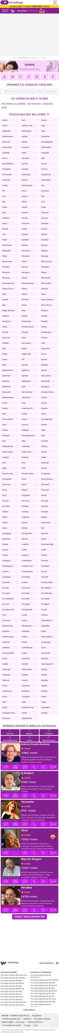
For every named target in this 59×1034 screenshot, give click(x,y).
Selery (5, 185)
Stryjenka (26, 495)
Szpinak (5, 680)
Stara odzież (7, 419)
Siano (4, 207)
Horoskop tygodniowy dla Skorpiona (41, 1005)
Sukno (5, 522)
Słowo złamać (47, 299)
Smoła (44, 326)
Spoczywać (46, 375)
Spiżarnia (6, 375)
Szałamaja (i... (8, 566)
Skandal (25, 239)
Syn (42, 528)
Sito (4, 234)
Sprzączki (6, 392)
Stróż (24, 484)
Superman (45, 522)
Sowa (4, 359)
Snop (24, 337)
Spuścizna (26, 397)
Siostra (44, 229)
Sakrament (26, 131)
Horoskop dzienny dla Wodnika (13, 978)
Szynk (24, 713)
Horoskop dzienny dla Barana (12, 983)
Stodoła (44, 441)
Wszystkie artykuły (42, 1018)
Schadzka (6, 169)
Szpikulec (6, 674)
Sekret (24, 180)
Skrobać (5, 267)
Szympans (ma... (9, 713)
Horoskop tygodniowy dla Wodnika (44, 980)
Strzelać (44, 500)
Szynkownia (27, 718)
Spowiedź (45, 381)
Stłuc (24, 441)
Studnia (44, 506)
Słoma (24, 278)
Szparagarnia (47, 664)
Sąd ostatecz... (8, 163)
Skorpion (26, 256)
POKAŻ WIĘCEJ (29, 1010)
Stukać (5, 511)
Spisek (44, 370)
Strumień (45, 484)
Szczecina (26, 587)
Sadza (44, 120)
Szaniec (5, 571)
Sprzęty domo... (47, 392)
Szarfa (44, 571)
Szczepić (6, 593)
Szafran (25, 555)
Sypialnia (6, 539)
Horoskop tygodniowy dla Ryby (43, 983)
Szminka (6, 647)
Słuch (24, 305)
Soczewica (26, 343)
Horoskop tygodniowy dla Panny (43, 999)
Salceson (6, 142)
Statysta (25, 430)
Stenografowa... (29, 435)
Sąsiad (25, 163)
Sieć (4, 212)
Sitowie (25, 234)
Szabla (5, 544)
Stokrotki (26, 446)
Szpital (25, 680)
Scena (44, 163)
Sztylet (44, 685)
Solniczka (45, 348)
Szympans (45, 707)
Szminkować (27, 647)
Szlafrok (5, 642)
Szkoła (24, 636)
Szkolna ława (8, 636)
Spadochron (7, 370)
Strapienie (45, 473)
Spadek (44, 365)
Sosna (43, 354)
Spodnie (5, 381)
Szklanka (26, 631)
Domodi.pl (20, 1022)
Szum (4, 696)
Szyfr (24, 702)
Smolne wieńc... (28, 326)
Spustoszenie (8, 397)
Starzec (25, 424)
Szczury (5, 604)
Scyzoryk (6, 180)
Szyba (43, 696)
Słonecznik (46, 283)
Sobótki (5, 343)
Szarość (44, 577)
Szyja (43, 702)
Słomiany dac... (8, 283)
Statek (44, 424)
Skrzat (24, 267)
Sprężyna (45, 386)
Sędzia (25, 196)
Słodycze (6, 278)
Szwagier (26, 696)
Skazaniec (26, 250)
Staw (43, 430)
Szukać (44, 691)
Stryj (4, 495)
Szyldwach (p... (28, 707)
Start (4, 424)
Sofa (43, 343)
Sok (3, 348)
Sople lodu (26, 354)
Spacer (44, 359)
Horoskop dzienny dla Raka (11, 991)
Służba (24, 316)
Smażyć (44, 321)
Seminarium (27, 185)
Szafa (24, 549)
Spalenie (25, 370)
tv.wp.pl (27, 1025)
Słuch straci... (47, 305)
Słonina (44, 288)
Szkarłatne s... (28, 626)
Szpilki (44, 674)
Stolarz (44, 446)
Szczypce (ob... (8, 609)
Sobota (44, 337)
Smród (5, 332)
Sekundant (46, 180)
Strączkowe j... (47, 479)
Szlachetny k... (47, 636)
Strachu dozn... (28, 473)
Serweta (45, 191)
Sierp (4, 223)
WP (14, 58)
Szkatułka (45, 626)
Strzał (43, 495)
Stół (23, 468)
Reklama (27, 1018)
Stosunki (45, 462)
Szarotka (6, 582)
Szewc (24, 620)
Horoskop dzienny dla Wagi (11, 999)
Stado (4, 408)
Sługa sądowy (8, 310)
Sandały (5, 152)
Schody (25, 169)
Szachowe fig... (47, 544)
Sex (3, 196)
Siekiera (5, 218)
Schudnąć (26, 174)
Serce (24, 191)
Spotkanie (26, 381)
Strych (24, 490)
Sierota (44, 218)
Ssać (24, 403)
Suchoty (44, 511)
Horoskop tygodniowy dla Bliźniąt (44, 991)
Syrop (43, 539)
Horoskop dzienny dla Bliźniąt (12, 989)
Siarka (24, 207)
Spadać (25, 365)
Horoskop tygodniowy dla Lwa (42, 996)
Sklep (4, 256)
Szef (4, 615)
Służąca (44, 310)
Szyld (4, 707)
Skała (4, 239)
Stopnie (25, 457)
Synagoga (6, 533)
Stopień (5, 457)
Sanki (24, 152)
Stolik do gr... (8, 452)
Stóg (4, 468)
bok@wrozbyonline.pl (19, 1015)
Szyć (4, 702)
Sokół (24, 348)
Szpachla (26, 658)
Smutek (25, 332)
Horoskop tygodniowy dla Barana (44, 985)
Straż (24, 479)
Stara (43, 413)
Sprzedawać (27, 392)
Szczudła (26, 598)
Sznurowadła (8, 653)
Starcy (24, 419)
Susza (4, 528)
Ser (3, 191)
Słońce (25, 294)
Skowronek (7, 261)
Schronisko (7, 174)
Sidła (43, 207)
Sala (43, 131)
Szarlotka (26, 577)
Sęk (42, 196)
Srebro (44, 397)
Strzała (5, 500)
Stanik (24, 413)
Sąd (43, 158)
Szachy (5, 549)
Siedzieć (45, 212)
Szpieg (44, 669)
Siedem (25, 212)
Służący (5, 316)
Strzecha (26, 500)
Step (43, 435)
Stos (4, 462)
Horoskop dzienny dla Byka (11, 986)
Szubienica (7, 691)
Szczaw (5, 587)
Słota (43, 294)
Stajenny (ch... (28, 408)
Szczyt (44, 609)
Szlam (24, 642)
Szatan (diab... (47, 582)
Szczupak (45, 598)
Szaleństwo (27, 560)
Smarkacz (6, 321)
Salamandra (7, 136)
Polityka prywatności (11, 1018)
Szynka (44, 713)
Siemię (25, 218)
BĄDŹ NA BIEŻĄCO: (47, 963)
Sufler (4, 517)
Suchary (25, 511)
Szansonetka (27, 571)
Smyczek (6, 337)
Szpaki (5, 664)
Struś (4, 490)
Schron (44, 169)
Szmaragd (45, 642)
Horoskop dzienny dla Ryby (11, 980)
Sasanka (25, 158)
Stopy (43, 457)
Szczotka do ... (47, 593)
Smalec (44, 316)
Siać (43, 201)
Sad (23, 120)
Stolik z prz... (27, 452)
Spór (24, 386)
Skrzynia (6, 272)
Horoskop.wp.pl (23, 58)
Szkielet (5, 631)
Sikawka (44, 223)
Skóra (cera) (46, 261)
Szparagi (6, 669)
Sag (43, 125)
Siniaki (5, 229)
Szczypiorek (27, 609)
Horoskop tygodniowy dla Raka (43, 993)
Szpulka (44, 680)
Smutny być (46, 332)
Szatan (25, 582)
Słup (24, 310)
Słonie (24, 288)
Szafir (43, 549)
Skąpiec (44, 250)
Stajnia (44, 408)
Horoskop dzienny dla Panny (12, 997)
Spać (4, 365)
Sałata (24, 142)
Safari (5, 125)
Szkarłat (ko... (8, 626)
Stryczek (45, 490)
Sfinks (24, 201)
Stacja (44, 403)
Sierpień (25, 223)
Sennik (34, 58)
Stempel (5, 435)
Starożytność (46, 419)
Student (25, 506)
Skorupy (44, 256)
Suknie (44, 517)
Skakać (44, 234)
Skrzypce (26, 272)
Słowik (5, 299)
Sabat (4, 120)
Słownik (25, 299)
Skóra (24, 261)
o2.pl (35, 1025)
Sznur (43, 647)
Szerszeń (6, 620)
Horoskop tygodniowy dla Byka (43, 988)
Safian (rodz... (28, 125)
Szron (4, 685)
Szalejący (6, 560)
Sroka (4, 403)
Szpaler (25, 664)
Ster (4, 441)
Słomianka (45, 278)
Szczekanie (46, 587)
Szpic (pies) (27, 669)
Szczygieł (26, 604)
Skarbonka (7, 245)
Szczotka (26, 593)
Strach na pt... (8, 473)
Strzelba (6, 506)
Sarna (4, 158)
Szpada (44, 658)
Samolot (25, 147)
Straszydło (7, 479)
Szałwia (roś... (28, 566)
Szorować (45, 653)
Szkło (43, 631)
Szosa (4, 658)
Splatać (25, 375)
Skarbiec (45, 239)
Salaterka (45, 136)
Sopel (4, 354)
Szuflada (25, 691)
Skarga (44, 245)
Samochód (7, 147)
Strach (44, 468)
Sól (23, 359)
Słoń (4, 294)
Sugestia (25, 517)
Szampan (45, 566)
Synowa (44, 533)
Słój (3, 305)
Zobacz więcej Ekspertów (29, 916)
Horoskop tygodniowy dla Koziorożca (41, 976)
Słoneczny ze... (8, 288)
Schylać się (45, 174)
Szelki (24, 615)
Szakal (44, 555)
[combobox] (29, 91)
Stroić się (6, 484)
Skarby (25, 245)
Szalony (44, 560)
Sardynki (45, 152)
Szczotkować (7, 598)
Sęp (3, 201)
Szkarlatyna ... (47, 620)
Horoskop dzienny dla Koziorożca (14, 975)
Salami (25, 136)
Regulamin (36, 1015)
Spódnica (6, 386)
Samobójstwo (47, 142)
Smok (4, 326)
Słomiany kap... (28, 283)
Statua (5, 430)
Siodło (24, 229)
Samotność (46, 147)
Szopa (24, 653)
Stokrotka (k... (8, 446)
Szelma (44, 615)
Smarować (26, 321)
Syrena (25, 539)
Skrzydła (45, 267)
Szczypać (45, 604)
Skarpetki (6, 250)
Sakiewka (6, 131)
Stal (4, 413)
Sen (42, 185)
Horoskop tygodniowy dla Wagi (43, 1001)
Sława (44, 272)
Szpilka (25, 674)
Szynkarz (6, 718)
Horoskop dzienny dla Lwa (11, 994)
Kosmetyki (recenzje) (11, 1025)
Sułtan (24, 522)
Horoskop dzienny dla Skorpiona (13, 1002)
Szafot (5, 555)
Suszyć (24, 528)
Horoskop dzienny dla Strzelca (12, 1005)
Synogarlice (27, 533)
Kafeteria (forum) (35, 1022)
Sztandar (26, 685)
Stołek (44, 452)
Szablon (25, 544)
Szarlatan (6, 577)
